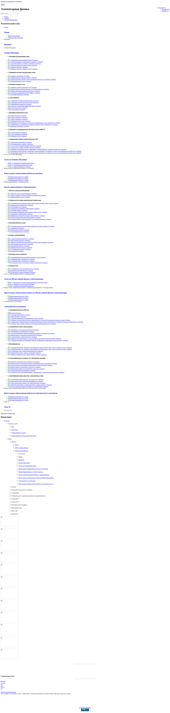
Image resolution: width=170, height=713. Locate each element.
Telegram (3, 682)
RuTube (3, 687)
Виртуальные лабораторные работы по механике (23, 173)
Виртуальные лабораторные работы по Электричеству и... (36, 484)
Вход (2, 4)
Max (2, 684)
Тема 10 (7, 407)
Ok (1, 689)
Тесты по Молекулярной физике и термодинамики (23, 279)
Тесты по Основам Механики (15, 159)
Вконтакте (3, 681)
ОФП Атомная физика (21, 448)
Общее (6, 32)
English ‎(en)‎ (165, 11)
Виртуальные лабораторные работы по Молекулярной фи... (36, 478)
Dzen (2, 686)
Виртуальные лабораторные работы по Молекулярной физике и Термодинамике (35, 293)
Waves (17, 445)
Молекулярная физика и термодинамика (20, 187)
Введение (7, 44)
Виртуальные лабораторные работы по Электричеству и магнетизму (31, 393)
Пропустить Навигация (8, 413)
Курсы (10, 439)
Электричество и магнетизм (15, 306)
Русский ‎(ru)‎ (165, 9)
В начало (7, 421)
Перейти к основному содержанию (11, 1)
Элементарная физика (21, 451)
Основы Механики (11, 53)
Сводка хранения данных (8, 692)
